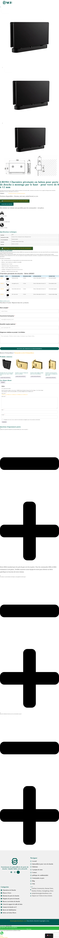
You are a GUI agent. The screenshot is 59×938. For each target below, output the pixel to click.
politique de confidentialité (40, 875)
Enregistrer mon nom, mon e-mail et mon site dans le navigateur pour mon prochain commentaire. (22, 419)
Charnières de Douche (12, 193)
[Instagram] (14, 872)
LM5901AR (2, 288)
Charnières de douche (21, 193)
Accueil (34, 861)
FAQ (33, 884)
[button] (0, 6)
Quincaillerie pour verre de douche (42, 864)
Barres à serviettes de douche (11, 901)
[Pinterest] (11, 872)
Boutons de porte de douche (11, 896)
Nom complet (4, 307)
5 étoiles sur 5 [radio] (25, 394)
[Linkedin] (18, 872)
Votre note (4, 393)
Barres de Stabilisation (9, 910)
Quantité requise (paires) (8, 324)
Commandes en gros (38, 878)
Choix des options (5, 377)
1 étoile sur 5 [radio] (4, 394)
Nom (3, 409)
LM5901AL (2, 283)
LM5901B (1, 294)
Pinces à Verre (7, 893)
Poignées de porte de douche (11, 898)
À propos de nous (37, 870)
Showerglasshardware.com (18, 921)
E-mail (3, 414)
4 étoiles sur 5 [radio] (19, 394)
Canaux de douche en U (10, 907)
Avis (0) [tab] (2, 382)
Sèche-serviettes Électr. (9, 913)
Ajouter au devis (7, 204)
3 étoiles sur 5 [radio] (14, 394)
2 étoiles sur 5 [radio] (9, 394)
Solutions (35, 867)
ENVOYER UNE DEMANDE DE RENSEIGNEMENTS (29, 348)
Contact (34, 872)
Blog (33, 881)
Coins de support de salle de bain (12, 904)
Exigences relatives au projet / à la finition (12, 332)
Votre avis (4, 396)
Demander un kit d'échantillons (24, 353)
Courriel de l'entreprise (7, 316)
